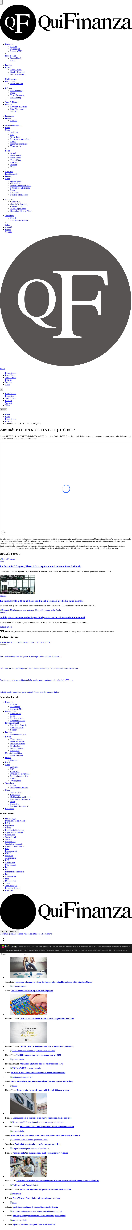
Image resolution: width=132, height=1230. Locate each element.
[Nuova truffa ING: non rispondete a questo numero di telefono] (68, 1122)
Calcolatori (9, 199)
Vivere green (15, 146)
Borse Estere (15, 158)
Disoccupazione (16, 748)
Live (2, 561)
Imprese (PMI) (16, 51)
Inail (7, 879)
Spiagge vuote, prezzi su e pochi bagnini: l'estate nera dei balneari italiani (29, 692)
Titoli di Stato (15, 160)
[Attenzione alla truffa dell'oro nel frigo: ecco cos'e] (68, 1059)
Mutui (12, 190)
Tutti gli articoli (6, 627)
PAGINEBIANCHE (72, 947)
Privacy (25, 950)
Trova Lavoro (16, 70)
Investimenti (15, 49)
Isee (6, 874)
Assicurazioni (15, 181)
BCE (7, 860)
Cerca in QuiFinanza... (9, 931)
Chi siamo (9, 950)
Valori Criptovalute (18, 209)
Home (7, 414)
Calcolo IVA (15, 202)
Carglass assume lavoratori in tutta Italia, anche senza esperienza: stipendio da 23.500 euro (36, 680)
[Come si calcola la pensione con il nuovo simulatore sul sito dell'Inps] (68, 1104)
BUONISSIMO (116, 947)
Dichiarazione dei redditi (15, 821)
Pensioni (8, 65)
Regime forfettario (17, 720)
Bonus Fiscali (15, 58)
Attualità (8, 227)
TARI (7, 883)
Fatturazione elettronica (14, 872)
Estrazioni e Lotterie (18, 107)
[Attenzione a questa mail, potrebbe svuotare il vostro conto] (68, 1185)
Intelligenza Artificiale (19, 220)
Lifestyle (8, 88)
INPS (7, 823)
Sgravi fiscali (10, 837)
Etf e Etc (13, 162)
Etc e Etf (8, 421)
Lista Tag (9, 890)
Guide (7, 178)
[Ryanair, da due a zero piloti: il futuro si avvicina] (68, 1220)
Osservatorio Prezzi (13, 125)
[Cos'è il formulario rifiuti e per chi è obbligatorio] (68, 986)
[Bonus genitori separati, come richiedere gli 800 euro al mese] (68, 1086)
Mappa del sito (30, 934)
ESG (12, 134)
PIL (6, 869)
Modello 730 (10, 881)
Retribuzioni (15, 746)
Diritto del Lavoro (17, 74)
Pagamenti (9, 825)
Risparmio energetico (19, 144)
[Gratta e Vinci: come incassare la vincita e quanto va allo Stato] (68, 1004)
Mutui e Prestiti (16, 83)
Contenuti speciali (7, 934)
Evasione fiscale (16, 718)
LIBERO (20, 947)
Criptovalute (15, 183)
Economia (9, 44)
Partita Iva (14, 192)
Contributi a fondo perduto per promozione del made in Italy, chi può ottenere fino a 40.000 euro (39, 668)
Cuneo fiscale (10, 876)
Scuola (8, 828)
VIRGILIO (27, 947)
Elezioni (13, 121)
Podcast (8, 176)
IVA (7, 848)
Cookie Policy (33, 950)
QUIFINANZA (106, 947)
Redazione (9, 808)
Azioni (13, 153)
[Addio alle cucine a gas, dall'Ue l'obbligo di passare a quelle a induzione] (68, 1077)
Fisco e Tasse (10, 56)
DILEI (91, 947)
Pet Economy (15, 97)
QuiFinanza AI (11, 79)
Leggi (12, 60)
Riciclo (13, 141)
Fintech (13, 218)
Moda (12, 93)
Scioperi (13, 111)
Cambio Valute (16, 206)
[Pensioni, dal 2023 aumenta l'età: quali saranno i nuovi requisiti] (68, 1148)
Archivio (48, 934)
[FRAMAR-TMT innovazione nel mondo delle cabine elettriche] (68, 1068)
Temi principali (11, 886)
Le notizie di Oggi (12, 888)
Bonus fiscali (15, 713)
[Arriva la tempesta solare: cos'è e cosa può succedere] (68, 1140)
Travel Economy (17, 95)
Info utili (8, 104)
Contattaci (19, 934)
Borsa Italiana (16, 155)
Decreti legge (10, 818)
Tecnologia (9, 216)
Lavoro (8, 67)
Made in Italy (10, 842)
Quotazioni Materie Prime (20, 211)
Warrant (13, 165)
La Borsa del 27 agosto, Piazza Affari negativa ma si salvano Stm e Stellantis (40, 566)
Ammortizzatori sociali (14, 846)
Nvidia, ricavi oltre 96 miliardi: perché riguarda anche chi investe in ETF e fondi (42, 617)
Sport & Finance (12, 102)
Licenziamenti (11, 851)
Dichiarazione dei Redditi (20, 185)
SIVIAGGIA (97, 947)
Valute (12, 167)
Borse (7, 151)
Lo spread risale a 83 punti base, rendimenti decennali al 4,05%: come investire (41, 600)
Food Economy (16, 90)
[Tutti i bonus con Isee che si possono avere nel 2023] (68, 1051)
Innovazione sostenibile (19, 139)
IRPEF (8, 853)
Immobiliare (10, 81)
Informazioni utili (12, 723)
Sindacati (9, 855)
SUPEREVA (126, 947)
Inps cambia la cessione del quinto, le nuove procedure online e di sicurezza (30, 656)
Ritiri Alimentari (16, 109)
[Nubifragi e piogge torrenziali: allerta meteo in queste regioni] (68, 1211)
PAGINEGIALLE (37, 947)
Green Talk (14, 137)
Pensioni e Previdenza (19, 195)
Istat (7, 867)
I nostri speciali (11, 174)
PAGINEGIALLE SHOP (50, 947)
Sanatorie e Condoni (13, 844)
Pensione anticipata (18, 734)
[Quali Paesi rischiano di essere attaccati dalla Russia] (68, 1202)
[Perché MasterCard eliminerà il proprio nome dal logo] (68, 1194)
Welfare (8, 839)
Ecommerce (10, 835)
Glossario (9, 172)
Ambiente (14, 132)
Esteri (7, 128)
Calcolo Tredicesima (18, 204)
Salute (7, 225)
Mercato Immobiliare (13, 753)
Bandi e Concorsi (17, 72)
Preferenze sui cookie (46, 950)
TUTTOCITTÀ (83, 947)
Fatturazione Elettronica (20, 188)
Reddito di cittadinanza (14, 830)
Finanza (13, 46)
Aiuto (57, 950)
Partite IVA (14, 751)
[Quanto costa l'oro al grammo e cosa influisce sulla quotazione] (68, 1032)
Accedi (3, 410)
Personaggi (9, 116)
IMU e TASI (10, 865)
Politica (8, 118)
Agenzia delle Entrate (14, 832)
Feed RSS (40, 934)
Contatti (8, 232)
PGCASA (62, 947)
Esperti (8, 229)
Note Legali (18, 950)
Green (7, 130)
